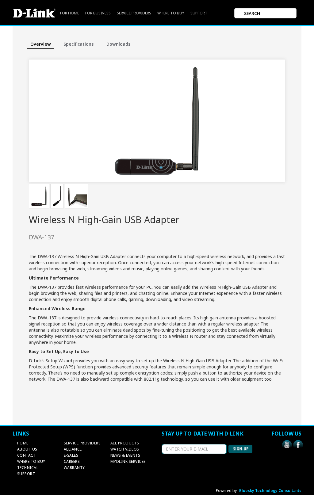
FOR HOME (69, 13)
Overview (40, 44)
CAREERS (72, 461)
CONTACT (26, 455)
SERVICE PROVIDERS (134, 13)
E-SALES (71, 455)
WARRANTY (74, 467)
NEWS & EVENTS (125, 455)
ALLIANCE (73, 449)
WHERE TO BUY (170, 13)
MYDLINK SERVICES (128, 461)
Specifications (78, 44)
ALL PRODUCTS (124, 443)
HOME (23, 443)
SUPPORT (199, 13)
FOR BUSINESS (98, 13)
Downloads (118, 44)
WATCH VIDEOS (124, 449)
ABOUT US (27, 449)
